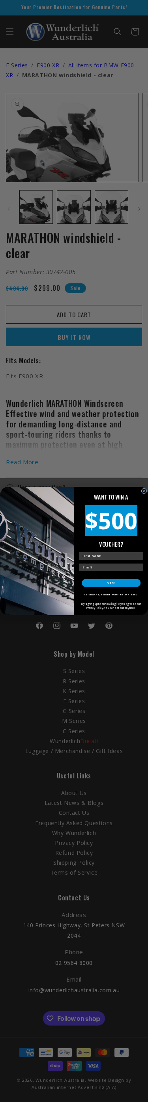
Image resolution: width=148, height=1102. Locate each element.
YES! (111, 583)
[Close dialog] (144, 491)
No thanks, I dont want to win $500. (111, 594)
